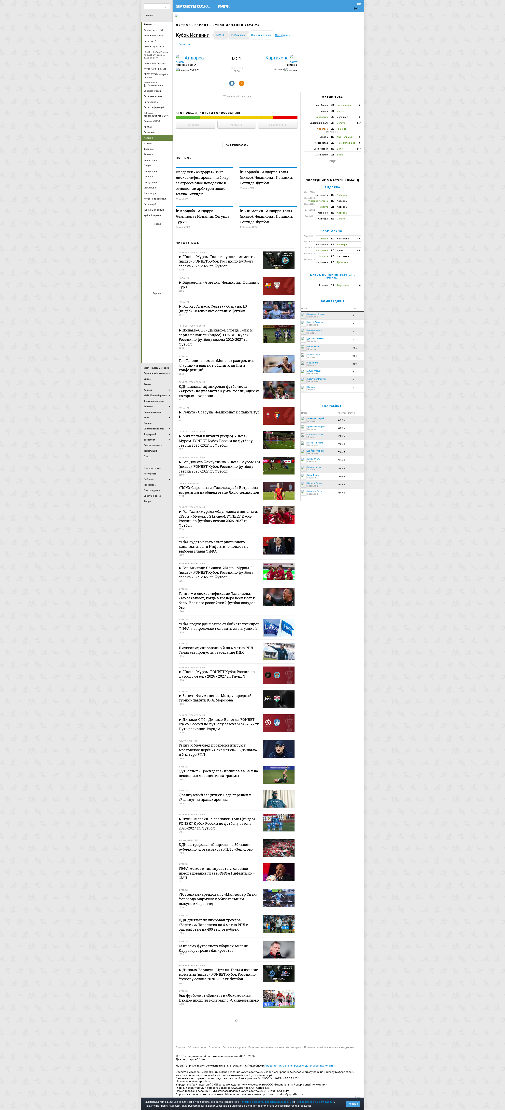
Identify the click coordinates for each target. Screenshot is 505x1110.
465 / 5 (341, 492)
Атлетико (157, 300)
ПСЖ (167, 332)
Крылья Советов (157, 252)
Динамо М (157, 241)
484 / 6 (341, 468)
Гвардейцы (332, 405)
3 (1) (355, 347)
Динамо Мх (148, 241)
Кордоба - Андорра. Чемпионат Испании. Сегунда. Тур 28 (203, 216)
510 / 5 (341, 436)
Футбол (148, 24)
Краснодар (148, 252)
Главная (148, 15)
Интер (167, 311)
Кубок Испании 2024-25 (236, 25)
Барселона (148, 311)
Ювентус (157, 353)
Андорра (194, 58)
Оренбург (148, 262)
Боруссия (157, 311)
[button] (193, 35)
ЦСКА (157, 284)
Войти (357, 8)
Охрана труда (294, 1047)
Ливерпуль (148, 321)
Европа (202, 25)
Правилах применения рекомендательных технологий (299, 1065)
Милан (148, 332)
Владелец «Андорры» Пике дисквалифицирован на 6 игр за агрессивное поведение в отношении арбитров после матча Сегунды (202, 182)
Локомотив (167, 252)
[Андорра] (180, 58)
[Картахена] (293, 58)
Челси (167, 343)
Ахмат (157, 230)
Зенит (167, 241)
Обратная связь (197, 1047)
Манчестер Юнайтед (167, 321)
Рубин (148, 273)
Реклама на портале (234, 1047)
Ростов (157, 262)
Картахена (277, 58)
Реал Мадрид (148, 343)
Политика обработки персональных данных (329, 1047)
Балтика (167, 230)
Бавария (167, 300)
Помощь (180, 1047)
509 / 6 (341, 460)
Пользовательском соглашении (315, 1101)
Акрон (148, 230)
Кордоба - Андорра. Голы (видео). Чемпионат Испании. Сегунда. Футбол (266, 177)
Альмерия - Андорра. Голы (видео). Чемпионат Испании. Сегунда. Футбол (266, 216)
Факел (167, 273)
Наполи (157, 332)
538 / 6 (341, 428)
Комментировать (236, 144)
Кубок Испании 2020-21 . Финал (332, 276)
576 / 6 (341, 420)
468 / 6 (341, 484)
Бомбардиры (332, 301)
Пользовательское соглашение (266, 1047)
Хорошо (353, 1103)
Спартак (157, 273)
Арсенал (148, 300)
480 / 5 (341, 476)
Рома (157, 343)
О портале (214, 1047)
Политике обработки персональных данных (266, 1101)
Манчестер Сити (157, 321)
